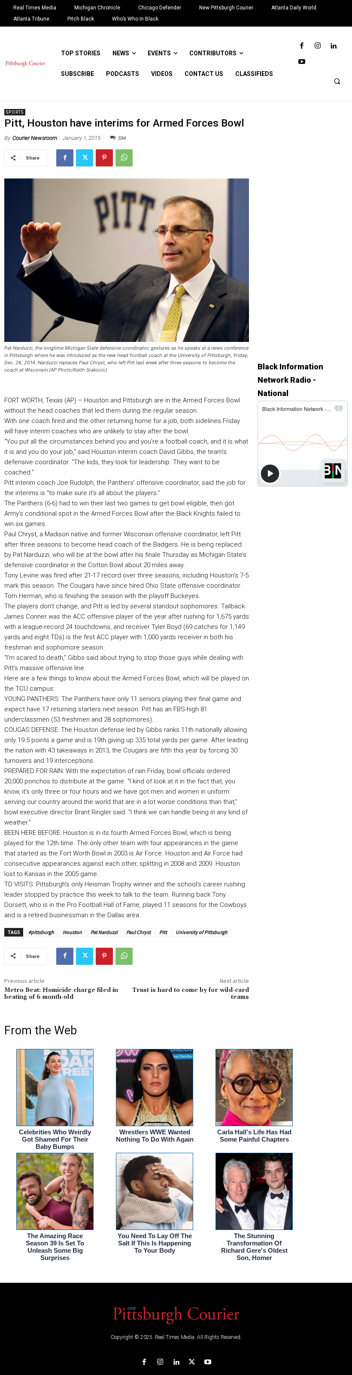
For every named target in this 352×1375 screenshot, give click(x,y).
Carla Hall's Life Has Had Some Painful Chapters (254, 1135)
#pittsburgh (41, 932)
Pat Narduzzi (104, 932)
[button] (337, 81)
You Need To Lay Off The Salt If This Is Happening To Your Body (155, 1243)
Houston (72, 932)
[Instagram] (317, 46)
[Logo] (176, 1314)
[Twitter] (84, 157)
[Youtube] (301, 62)
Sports (15, 112)
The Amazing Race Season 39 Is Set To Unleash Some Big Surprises (55, 1246)
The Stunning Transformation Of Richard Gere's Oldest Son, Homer (254, 1246)
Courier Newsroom (34, 138)
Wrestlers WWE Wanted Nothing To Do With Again (155, 1135)
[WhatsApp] (124, 157)
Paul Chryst (138, 932)
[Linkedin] (333, 46)
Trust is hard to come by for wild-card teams (190, 993)
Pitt (163, 932)
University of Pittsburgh (202, 932)
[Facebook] (301, 46)
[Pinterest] (104, 157)
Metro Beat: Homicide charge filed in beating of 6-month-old (61, 993)
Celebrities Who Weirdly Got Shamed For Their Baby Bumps (55, 1139)
